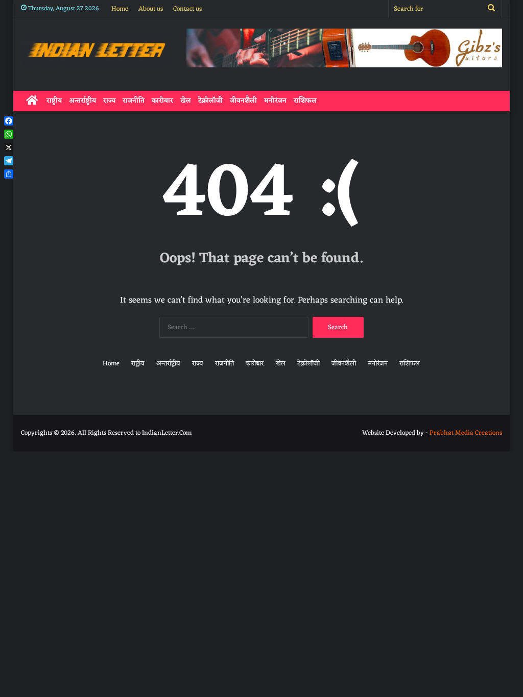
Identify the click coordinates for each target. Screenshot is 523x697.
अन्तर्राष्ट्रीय (82, 101)
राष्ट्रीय (54, 101)
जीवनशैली (243, 101)
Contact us (187, 9)
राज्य (109, 101)
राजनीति (134, 101)
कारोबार (162, 101)
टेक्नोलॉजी (210, 101)
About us (150, 9)
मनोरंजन (275, 101)
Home (119, 9)
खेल (185, 101)
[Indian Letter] (96, 52)
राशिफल (305, 101)
